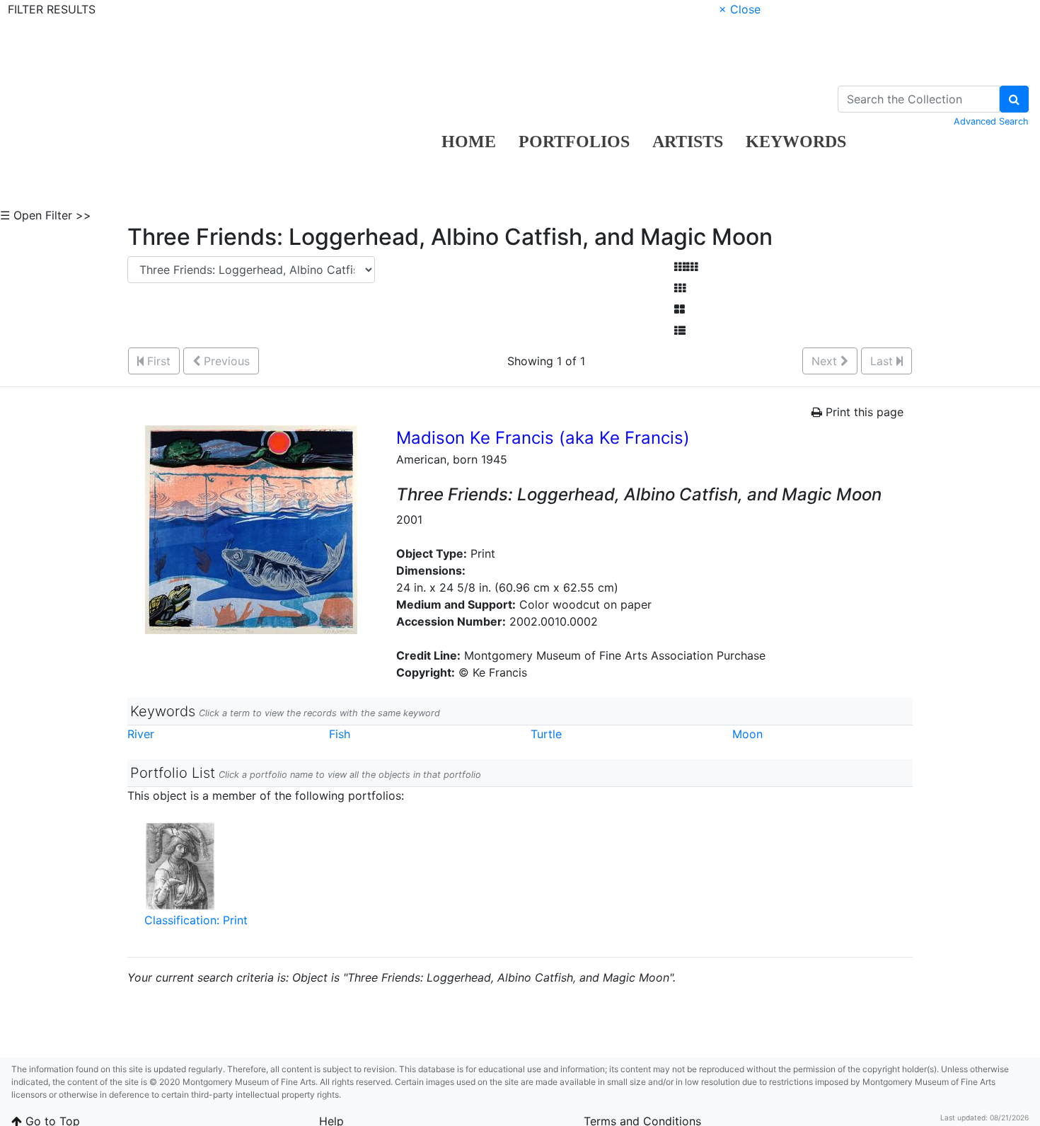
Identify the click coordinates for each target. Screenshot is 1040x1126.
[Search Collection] (1014, 99)
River (140, 734)
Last (883, 361)
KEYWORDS (796, 141)
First (157, 361)
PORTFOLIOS (574, 141)
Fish (339, 734)
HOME (468, 141)
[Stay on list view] (680, 330)
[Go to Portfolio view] (679, 309)
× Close (740, 9)
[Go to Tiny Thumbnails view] (686, 266)
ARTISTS (687, 141)
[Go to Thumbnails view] (680, 288)
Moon (747, 734)
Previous (225, 361)
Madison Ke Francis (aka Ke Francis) (543, 437)
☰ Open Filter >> (45, 215)
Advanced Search (991, 121)
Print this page (862, 412)
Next (825, 361)
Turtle (546, 734)
